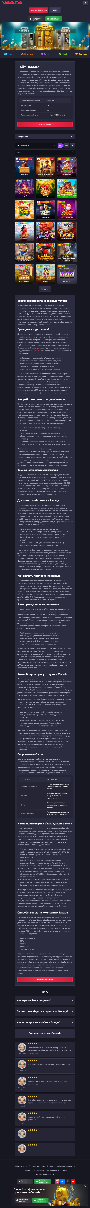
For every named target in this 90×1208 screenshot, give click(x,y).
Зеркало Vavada (45, 124)
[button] (2, 36)
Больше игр (45, 289)
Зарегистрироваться (39, 10)
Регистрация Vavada (45, 980)
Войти (55, 10)
